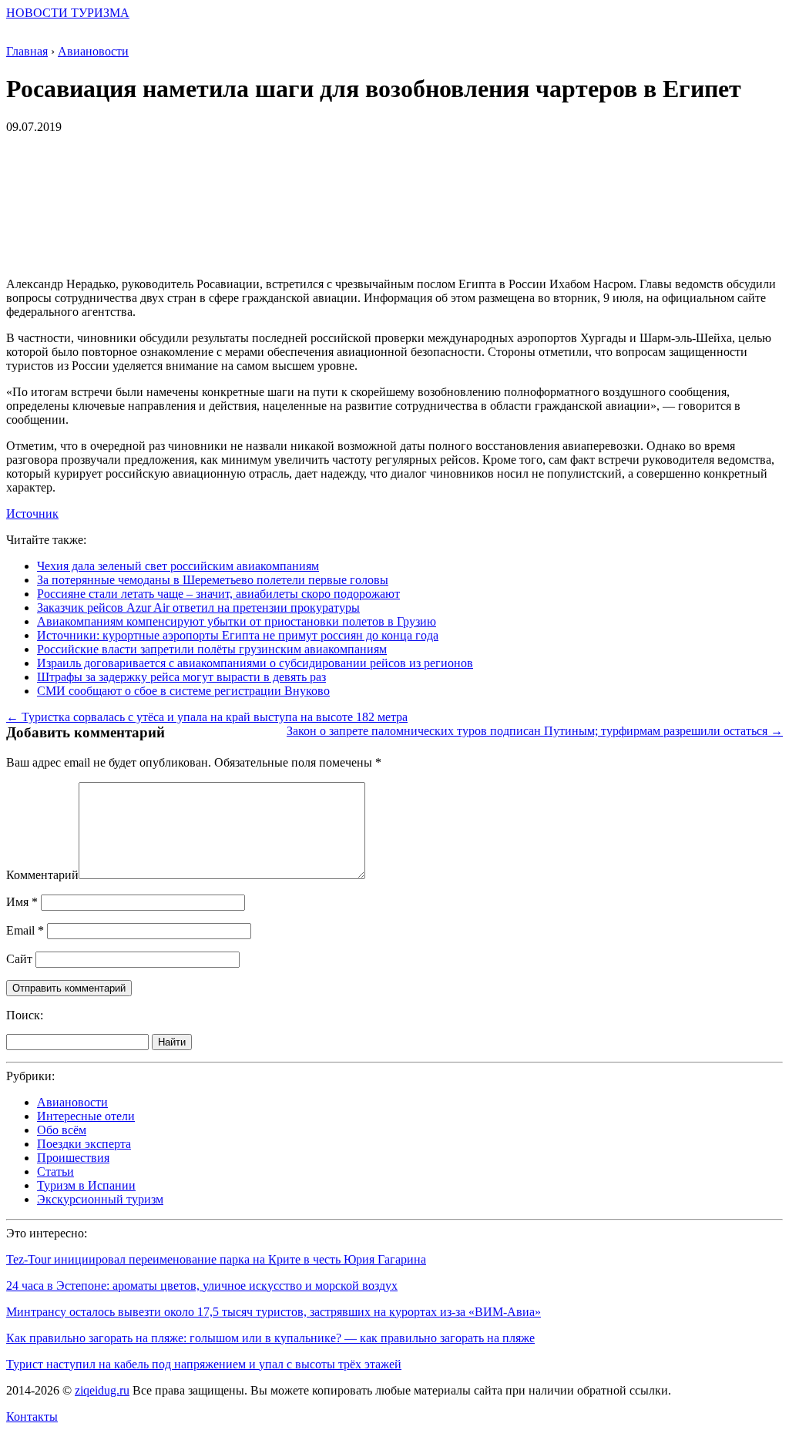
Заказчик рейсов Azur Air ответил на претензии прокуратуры (198, 607)
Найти (172, 1042)
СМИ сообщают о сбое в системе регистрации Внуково (183, 690)
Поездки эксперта (84, 1143)
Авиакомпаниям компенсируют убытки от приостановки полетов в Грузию (236, 621)
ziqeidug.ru (102, 1390)
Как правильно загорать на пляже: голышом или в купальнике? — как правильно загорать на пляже (270, 1337)
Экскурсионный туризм (100, 1199)
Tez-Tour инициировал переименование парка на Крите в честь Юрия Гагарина (216, 1259)
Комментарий (42, 874)
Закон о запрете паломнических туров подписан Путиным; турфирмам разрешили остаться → (535, 730)
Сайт (19, 958)
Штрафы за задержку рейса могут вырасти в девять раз (181, 676)
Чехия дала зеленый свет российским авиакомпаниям (178, 565)
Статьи (55, 1171)
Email (25, 930)
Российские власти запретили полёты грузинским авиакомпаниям (212, 649)
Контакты (32, 1416)
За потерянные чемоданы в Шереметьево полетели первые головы (212, 579)
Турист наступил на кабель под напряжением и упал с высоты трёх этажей (203, 1364)
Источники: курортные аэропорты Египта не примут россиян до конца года (237, 635)
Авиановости (72, 1102)
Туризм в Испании (86, 1185)
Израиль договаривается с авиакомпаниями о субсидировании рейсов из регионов (255, 663)
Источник (32, 513)
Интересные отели (86, 1116)
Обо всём (61, 1129)
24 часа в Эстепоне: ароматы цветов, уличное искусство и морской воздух (202, 1285)
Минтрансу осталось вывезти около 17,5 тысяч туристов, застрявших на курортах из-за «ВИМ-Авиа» (273, 1311)
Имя (22, 901)
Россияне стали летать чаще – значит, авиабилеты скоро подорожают (218, 593)
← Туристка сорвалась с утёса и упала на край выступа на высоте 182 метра (207, 716)
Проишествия (73, 1157)
